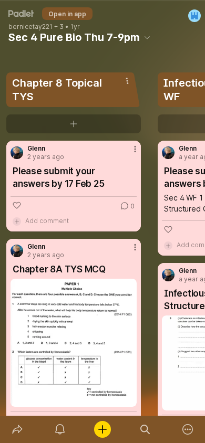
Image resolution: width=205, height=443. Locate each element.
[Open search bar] (145, 429)
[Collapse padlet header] (147, 37)
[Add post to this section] (73, 123)
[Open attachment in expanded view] (74, 343)
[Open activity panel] (60, 429)
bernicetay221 (30, 26)
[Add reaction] (17, 205)
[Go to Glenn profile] (17, 152)
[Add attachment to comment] (16, 220)
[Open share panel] (17, 429)
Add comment (47, 221)
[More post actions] (128, 153)
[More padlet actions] (188, 429)
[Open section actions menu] (127, 81)
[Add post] (102, 429)
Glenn (36, 148)
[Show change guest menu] (194, 15)
